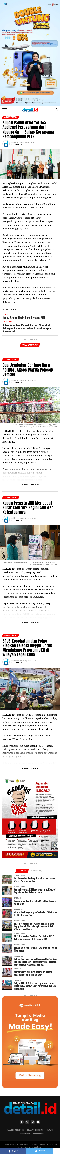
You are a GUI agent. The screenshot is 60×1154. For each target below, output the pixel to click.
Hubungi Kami (38, 1133)
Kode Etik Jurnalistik (15, 1129)
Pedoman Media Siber (35, 1129)
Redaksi (50, 1129)
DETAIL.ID (18, 144)
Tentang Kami (24, 1133)
